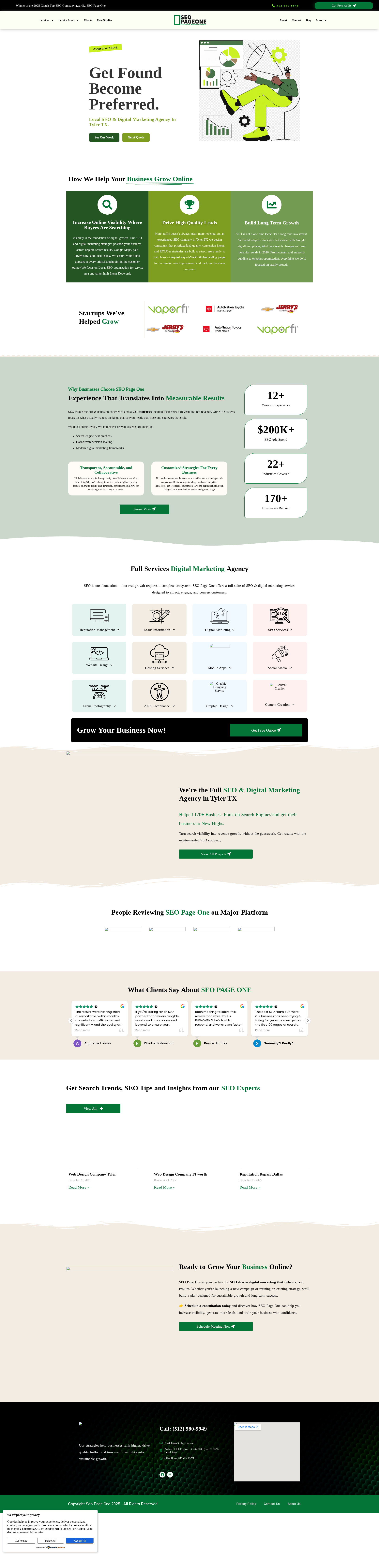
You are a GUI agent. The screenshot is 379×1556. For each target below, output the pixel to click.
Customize (21, 1540)
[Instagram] (170, 1474)
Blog (308, 20)
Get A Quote (136, 137)
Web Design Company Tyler (92, 1174)
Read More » (78, 1187)
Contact (296, 20)
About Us (294, 1504)
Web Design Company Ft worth (180, 1174)
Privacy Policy (246, 1504)
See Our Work (104, 137)
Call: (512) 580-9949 (183, 1429)
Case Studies (104, 20)
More (319, 20)
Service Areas (66, 20)
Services (44, 20)
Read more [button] (82, 1030)
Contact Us (272, 1504)
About (283, 20)
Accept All (80, 1540)
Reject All (50, 1540)
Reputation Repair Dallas (261, 1174)
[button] (308, 1021)
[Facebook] (162, 1474)
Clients (88, 20)
